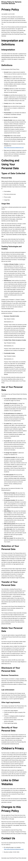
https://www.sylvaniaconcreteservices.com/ (14, 147)
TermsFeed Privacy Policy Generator (17, 858)
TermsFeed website (5, 308)
